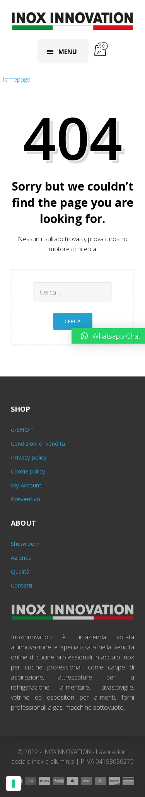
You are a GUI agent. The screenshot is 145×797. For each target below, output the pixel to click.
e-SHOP (22, 429)
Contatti (21, 585)
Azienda (21, 557)
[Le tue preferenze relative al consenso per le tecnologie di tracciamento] (13, 783)
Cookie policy (28, 471)
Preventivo (25, 499)
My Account (26, 485)
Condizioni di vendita (38, 443)
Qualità (20, 571)
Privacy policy (29, 457)
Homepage (15, 79)
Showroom (25, 543)
